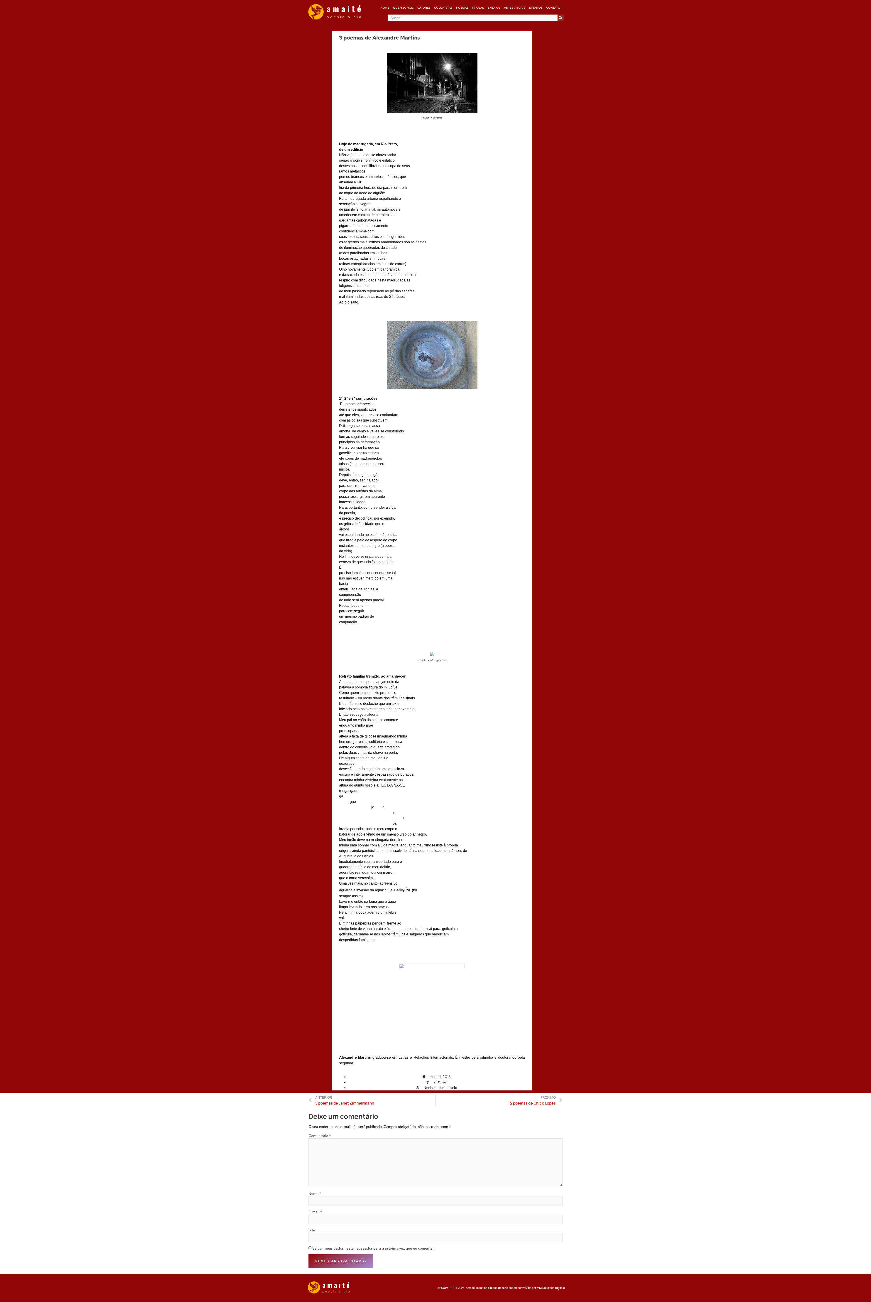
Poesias (462, 7)
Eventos (535, 7)
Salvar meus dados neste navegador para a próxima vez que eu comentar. (373, 1248)
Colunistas (443, 7)
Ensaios (494, 7)
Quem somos (403, 7)
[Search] (561, 18)
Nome (314, 1194)
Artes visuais (514, 7)
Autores (423, 7)
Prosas (478, 7)
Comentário (319, 1136)
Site (311, 1230)
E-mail (315, 1212)
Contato (553, 7)
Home (384, 7)
